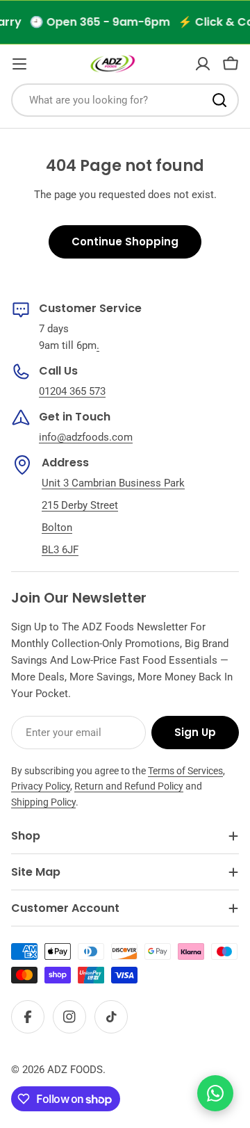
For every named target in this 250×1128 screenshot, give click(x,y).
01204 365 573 (72, 391)
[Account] (202, 64)
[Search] (219, 100)
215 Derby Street (80, 505)
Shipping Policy (43, 802)
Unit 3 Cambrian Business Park (113, 483)
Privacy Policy (40, 786)
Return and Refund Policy (128, 786)
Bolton (57, 527)
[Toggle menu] (19, 64)
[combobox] (125, 100)
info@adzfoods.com (86, 437)
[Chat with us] (215, 1093)
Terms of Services (185, 770)
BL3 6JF (60, 549)
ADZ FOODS (75, 1069)
